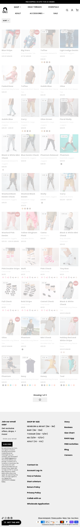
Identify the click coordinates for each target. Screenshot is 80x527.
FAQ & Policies (34, 476)
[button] (40, 399)
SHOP (16, 7)
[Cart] (76, 10)
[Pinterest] (11, 518)
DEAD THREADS (35, 7)
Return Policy (33, 487)
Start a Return (34, 481)
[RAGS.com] (5, 10)
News (65, 518)
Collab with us (34, 498)
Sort (5, 21)
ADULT (18, 13)
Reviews (68, 427)
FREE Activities (71, 444)
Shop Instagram (44, 518)
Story (67, 421)
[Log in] (71, 10)
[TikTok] (3, 518)
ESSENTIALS (53, 7)
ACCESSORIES (36, 13)
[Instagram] (6, 518)
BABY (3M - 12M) (34, 430)
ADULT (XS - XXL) (35, 441)
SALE (55, 13)
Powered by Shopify (48, 524)
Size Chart (69, 432)
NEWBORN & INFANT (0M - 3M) (41, 426)
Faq (69, 518)
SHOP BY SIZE (33, 421)
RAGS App (69, 438)
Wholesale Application (38, 503)
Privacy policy (56, 518)
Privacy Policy (34, 492)
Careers (68, 455)
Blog (66, 449)
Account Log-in (34, 470)
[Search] (66, 10)
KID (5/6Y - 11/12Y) (35, 437)
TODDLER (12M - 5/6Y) (37, 434)
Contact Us (32, 464)
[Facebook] (9, 518)
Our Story (74, 518)
